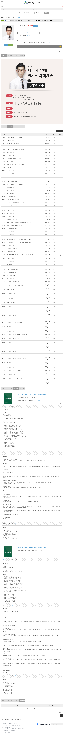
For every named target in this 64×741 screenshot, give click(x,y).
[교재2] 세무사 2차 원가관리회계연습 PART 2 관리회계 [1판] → (34, 42)
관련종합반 (22, 55)
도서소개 (11, 406)
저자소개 (5, 406)
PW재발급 (60, 13)
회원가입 (52, 13)
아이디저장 (22, 12)
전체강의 (10, 45)
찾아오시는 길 (22, 719)
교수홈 (5, 45)
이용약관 (16, 719)
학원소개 (3, 719)
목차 (16, 406)
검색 (62, 6)
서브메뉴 (2, 2)
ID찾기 (56, 13)
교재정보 (16, 55)
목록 (61, 715)
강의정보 (3, 55)
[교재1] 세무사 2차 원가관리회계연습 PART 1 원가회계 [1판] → (34, 40)
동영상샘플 (36, 25)
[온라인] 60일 (23, 33)
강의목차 (10, 55)
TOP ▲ (61, 719)
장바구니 (60, 51)
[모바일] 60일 (45, 33)
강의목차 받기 (59, 131)
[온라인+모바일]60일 (24, 35)
